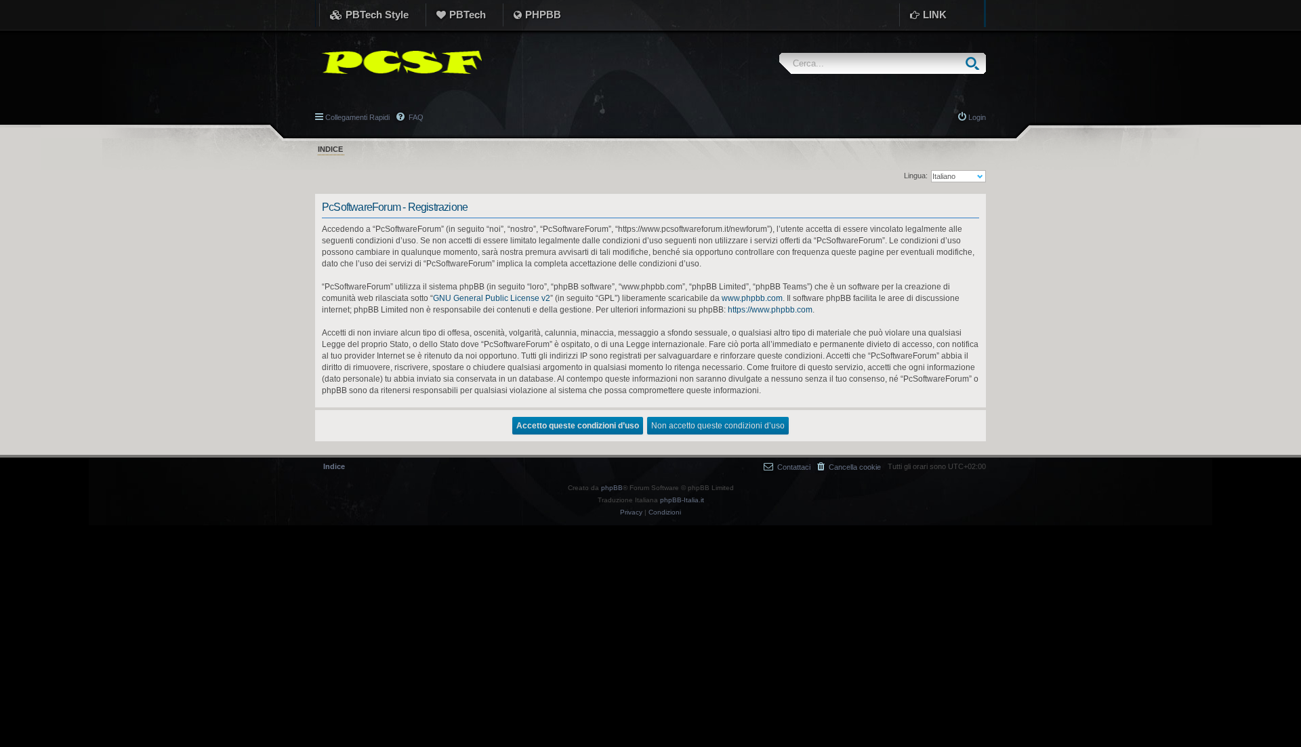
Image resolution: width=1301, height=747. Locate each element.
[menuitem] (849, 466)
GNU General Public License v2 (491, 298)
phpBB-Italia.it (682, 500)
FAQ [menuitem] (415, 117)
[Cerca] (975, 63)
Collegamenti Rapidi (357, 117)
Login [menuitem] (977, 117)
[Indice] (398, 62)
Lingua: (916, 175)
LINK (935, 14)
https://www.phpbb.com (770, 310)
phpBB (612, 487)
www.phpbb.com (752, 298)
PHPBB (543, 14)
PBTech (467, 14)
